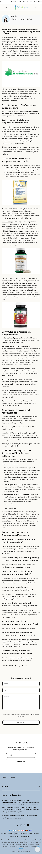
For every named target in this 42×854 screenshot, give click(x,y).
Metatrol (6, 165)
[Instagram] (21, 825)
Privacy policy (25, 836)
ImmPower (5, 127)
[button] (3, 7)
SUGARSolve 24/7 (7, 222)
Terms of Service (33, 833)
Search (3, 833)
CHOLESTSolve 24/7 (8, 278)
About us (11, 833)
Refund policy (14, 836)
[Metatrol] (21, 205)
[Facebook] (14, 825)
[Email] (26, 666)
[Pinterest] (24, 825)
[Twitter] (17, 825)
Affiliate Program (21, 833)
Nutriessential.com (7, 842)
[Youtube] (28, 825)
